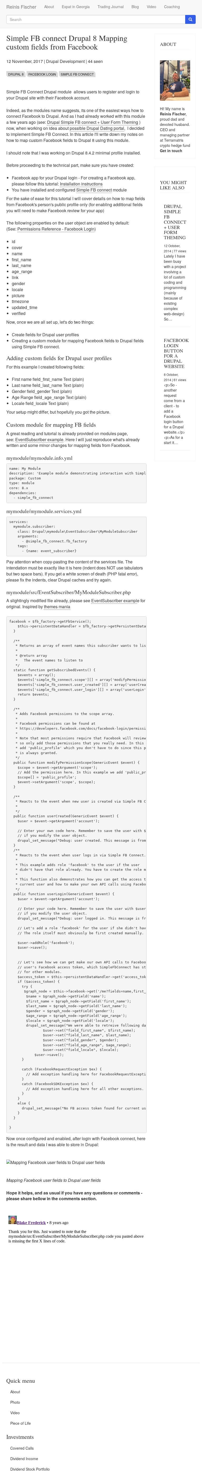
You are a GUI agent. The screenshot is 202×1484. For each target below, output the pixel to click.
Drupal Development (65, 61)
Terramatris (173, 140)
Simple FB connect (94, 190)
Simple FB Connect (77, 74)
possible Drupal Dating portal (97, 128)
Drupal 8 (16, 74)
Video (151, 6)
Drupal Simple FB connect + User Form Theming (92, 122)
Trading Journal (111, 6)
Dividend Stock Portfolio (30, 1469)
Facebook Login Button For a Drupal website (176, 353)
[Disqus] (76, 1279)
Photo (15, 1402)
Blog (135, 6)
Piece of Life (20, 1423)
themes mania (57, 607)
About (49, 6)
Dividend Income (24, 1458)
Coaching (172, 6)
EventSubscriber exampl (114, 600)
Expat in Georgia (76, 6)
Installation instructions (81, 184)
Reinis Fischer (21, 6)
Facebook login (42, 74)
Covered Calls (22, 1448)
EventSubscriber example (39, 439)
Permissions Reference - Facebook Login (55, 229)
